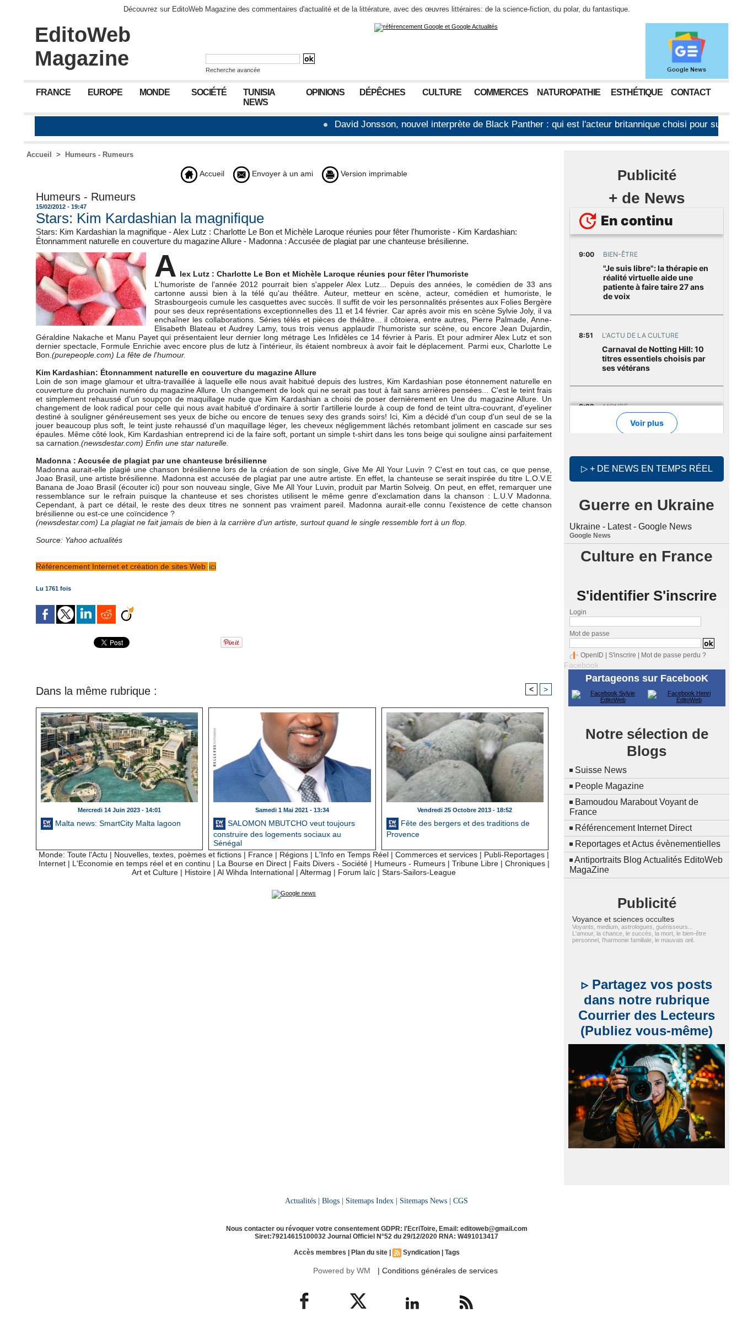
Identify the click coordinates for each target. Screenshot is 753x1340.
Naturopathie (568, 92)
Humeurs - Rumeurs (99, 154)
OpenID (592, 655)
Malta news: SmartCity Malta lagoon (117, 823)
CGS (460, 1200)
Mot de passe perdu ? (673, 655)
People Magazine (609, 786)
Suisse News (601, 770)
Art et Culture (155, 872)
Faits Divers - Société (330, 863)
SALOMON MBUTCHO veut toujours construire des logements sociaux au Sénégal (284, 832)
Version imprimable (372, 173)
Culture (441, 92)
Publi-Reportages (514, 854)
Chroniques (525, 863)
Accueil (39, 154)
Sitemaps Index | (371, 1200)
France (53, 92)
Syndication (421, 1252)
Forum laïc (356, 872)
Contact (691, 92)
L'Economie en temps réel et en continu (141, 863)
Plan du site (369, 1252)
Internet (52, 863)
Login (578, 612)
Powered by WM (341, 1270)
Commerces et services (436, 854)
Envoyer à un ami (281, 173)
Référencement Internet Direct (633, 828)
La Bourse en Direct (252, 863)
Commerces (501, 92)
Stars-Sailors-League (419, 872)
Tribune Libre (475, 863)
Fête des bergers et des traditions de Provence (458, 829)
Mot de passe (589, 633)
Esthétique (637, 92)
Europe (105, 92)
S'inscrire (622, 655)
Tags (452, 1252)
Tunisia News (259, 97)
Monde (154, 92)
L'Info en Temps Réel (352, 854)
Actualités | (302, 1200)
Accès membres (320, 1252)
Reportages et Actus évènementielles (647, 844)
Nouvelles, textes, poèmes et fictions (177, 854)
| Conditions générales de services (438, 1270)
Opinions (325, 92)
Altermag (315, 872)
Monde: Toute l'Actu (73, 854)
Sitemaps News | (425, 1200)
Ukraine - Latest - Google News (630, 526)
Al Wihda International (255, 872)
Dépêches (382, 92)
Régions (293, 854)
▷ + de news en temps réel (647, 468)
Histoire (198, 872)
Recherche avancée (233, 70)
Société (209, 92)
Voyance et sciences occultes (623, 919)
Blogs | (332, 1200)
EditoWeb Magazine (83, 46)
